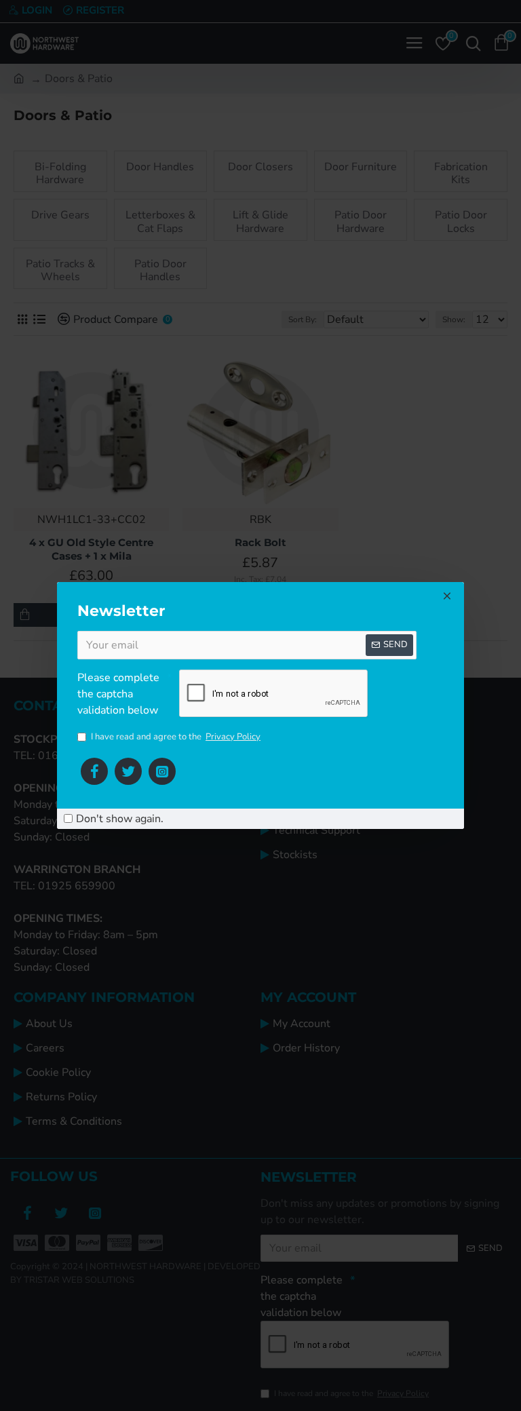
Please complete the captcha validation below (118, 694)
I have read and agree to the (175, 737)
